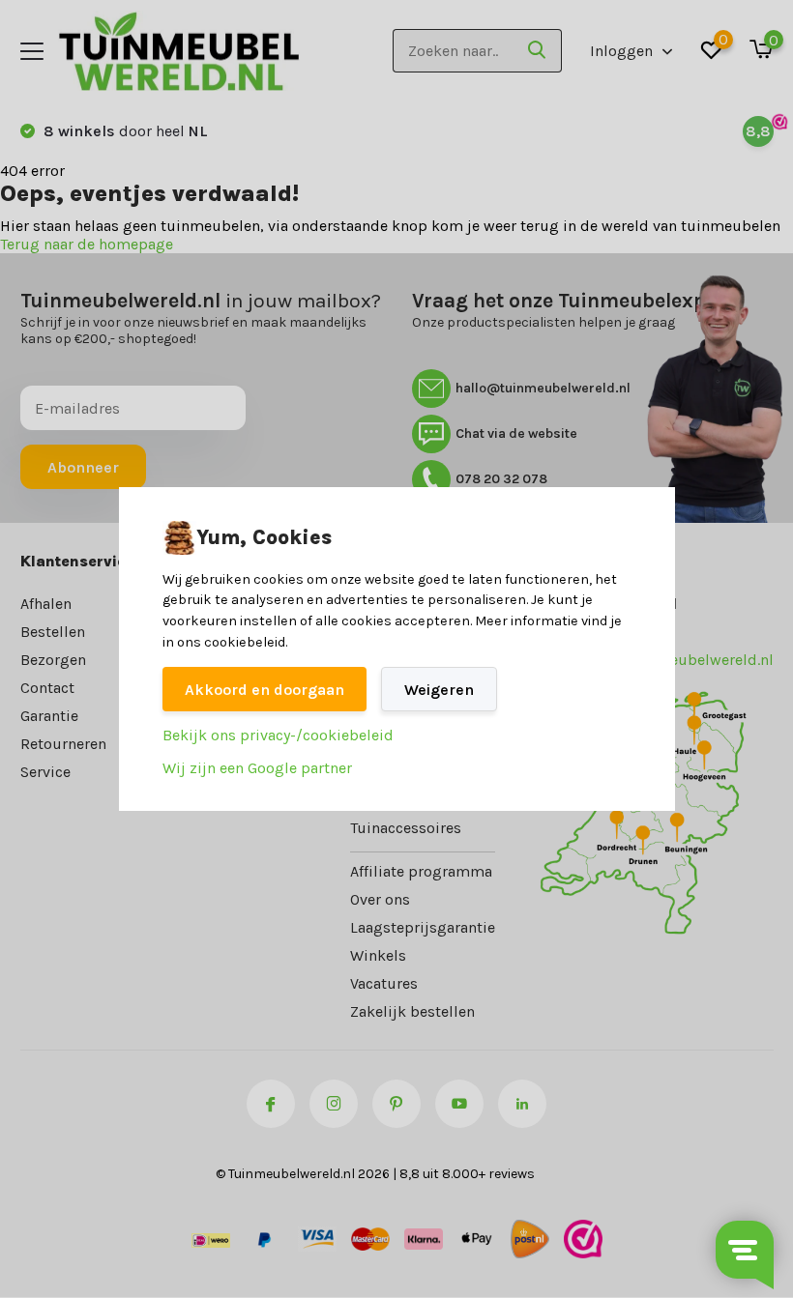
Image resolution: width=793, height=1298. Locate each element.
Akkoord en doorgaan (264, 689)
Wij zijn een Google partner (257, 768)
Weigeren (439, 689)
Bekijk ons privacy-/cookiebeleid (278, 735)
